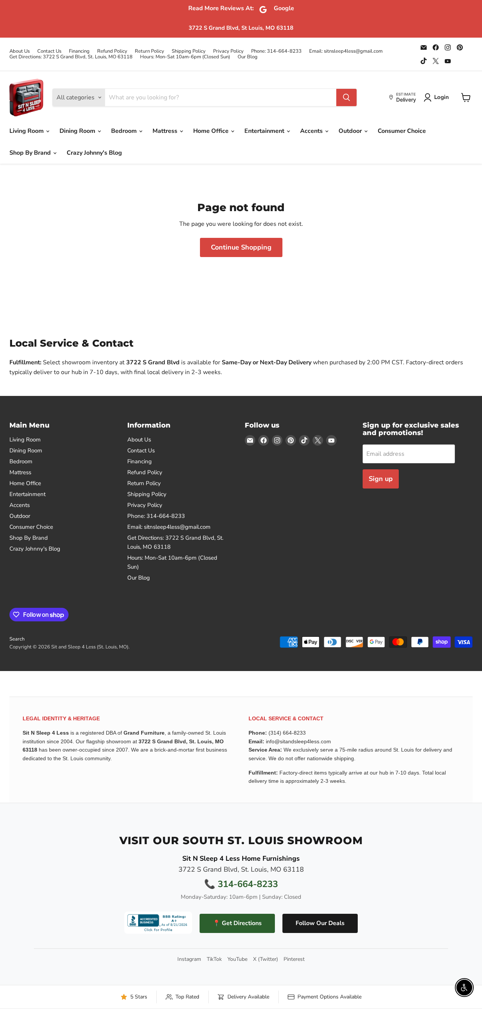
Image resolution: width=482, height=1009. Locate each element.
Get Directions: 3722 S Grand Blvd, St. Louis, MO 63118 (71, 57)
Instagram (189, 959)
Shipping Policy (189, 51)
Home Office (211, 131)
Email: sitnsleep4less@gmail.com (346, 51)
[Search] (346, 97)
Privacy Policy (228, 51)
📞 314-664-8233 (241, 884)
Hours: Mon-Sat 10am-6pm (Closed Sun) (185, 57)
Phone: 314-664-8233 (276, 51)
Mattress (166, 131)
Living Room (27, 131)
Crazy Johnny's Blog (94, 153)
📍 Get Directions (237, 923)
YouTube (237, 959)
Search (16, 639)
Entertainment (265, 131)
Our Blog (248, 57)
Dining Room (78, 131)
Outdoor (351, 131)
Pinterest (294, 959)
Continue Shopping (241, 247)
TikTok (214, 959)
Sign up (381, 478)
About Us (19, 51)
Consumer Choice (402, 131)
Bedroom (124, 131)
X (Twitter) (265, 959)
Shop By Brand (30, 153)
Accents (312, 131)
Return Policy (149, 51)
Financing (79, 51)
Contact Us (49, 51)
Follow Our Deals (320, 923)
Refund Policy (112, 51)
